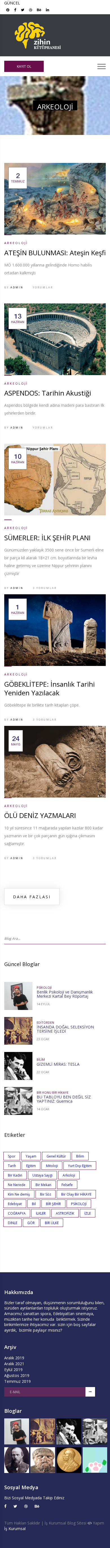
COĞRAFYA (17, 1213)
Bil (34, 1203)
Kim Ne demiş (19, 1194)
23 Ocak (43, 1039)
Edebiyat (15, 1203)
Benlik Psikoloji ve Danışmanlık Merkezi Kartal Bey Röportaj (65, 994)
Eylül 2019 (13, 1369)
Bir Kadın (15, 1175)
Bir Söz (45, 1194)
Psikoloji (44, 987)
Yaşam (31, 1156)
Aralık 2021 (14, 1363)
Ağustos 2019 (16, 1375)
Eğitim (31, 1165)
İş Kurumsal (15, 1528)
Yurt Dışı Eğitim (80, 1165)
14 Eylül (43, 1004)
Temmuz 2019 (17, 1381)
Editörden (45, 1022)
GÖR (31, 1222)
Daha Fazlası (32, 896)
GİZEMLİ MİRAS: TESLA (58, 1064)
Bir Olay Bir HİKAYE (76, 1194)
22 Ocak (43, 1072)
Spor (12, 1156)
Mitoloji (52, 1165)
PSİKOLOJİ (79, 1203)
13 (17, 318)
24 (15, 741)
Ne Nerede (16, 1184)
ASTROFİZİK (65, 1213)
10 (17, 458)
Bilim (41, 1059)
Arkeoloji (16, 243)
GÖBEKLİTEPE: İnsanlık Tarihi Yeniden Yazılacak (49, 688)
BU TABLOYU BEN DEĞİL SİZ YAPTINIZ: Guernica (64, 1099)
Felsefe (67, 1184)
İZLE (87, 1213)
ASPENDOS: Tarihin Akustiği (47, 393)
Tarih (12, 1165)
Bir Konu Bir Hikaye (53, 1092)
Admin (16, 287)
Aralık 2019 (14, 1357)
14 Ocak (43, 1109)
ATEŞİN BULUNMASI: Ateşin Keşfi (55, 252)
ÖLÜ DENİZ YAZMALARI (40, 815)
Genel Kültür (56, 1156)
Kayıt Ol (24, 66)
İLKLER (41, 1213)
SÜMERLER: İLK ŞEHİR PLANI (47, 537)
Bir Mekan (43, 1184)
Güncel (12, 3)
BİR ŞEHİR (53, 1203)
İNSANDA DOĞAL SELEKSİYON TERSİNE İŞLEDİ (65, 1029)
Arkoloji (69, 1175)
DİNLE (12, 1222)
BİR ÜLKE (52, 1222)
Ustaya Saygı (42, 1175)
